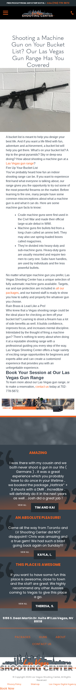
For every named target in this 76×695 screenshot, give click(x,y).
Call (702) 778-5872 (58, 3)
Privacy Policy (14, 684)
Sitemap (35, 684)
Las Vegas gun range (20, 163)
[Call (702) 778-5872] (72, 12)
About (61, 637)
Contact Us (41, 644)
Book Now (7, 688)
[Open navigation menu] (5, 13)
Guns (43, 637)
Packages (22, 637)
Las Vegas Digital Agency (62, 684)
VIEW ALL (22, 505)
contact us (42, 386)
